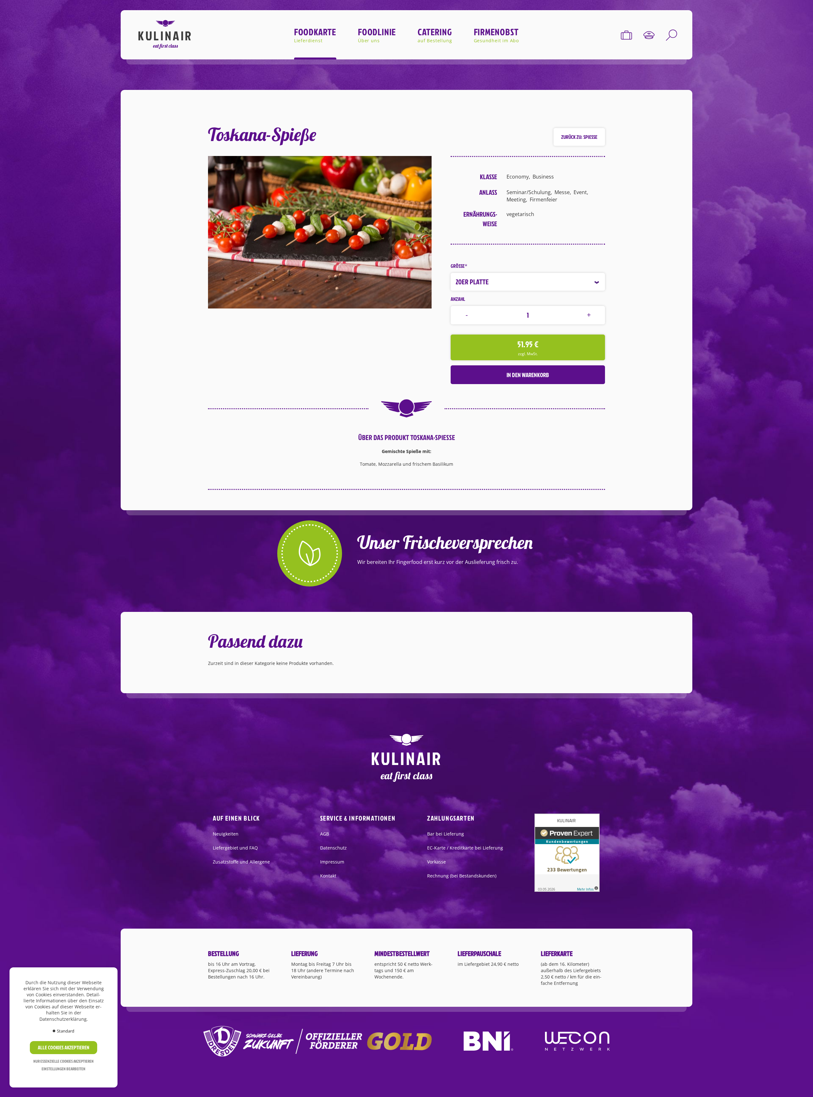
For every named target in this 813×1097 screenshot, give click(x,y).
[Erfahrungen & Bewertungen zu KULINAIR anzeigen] (567, 852)
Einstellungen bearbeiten (63, 1069)
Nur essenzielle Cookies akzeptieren (63, 1061)
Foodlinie (377, 31)
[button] (320, 232)
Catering (435, 31)
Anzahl (458, 298)
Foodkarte (315, 31)
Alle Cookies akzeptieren (63, 1047)
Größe (459, 265)
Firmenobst (496, 31)
